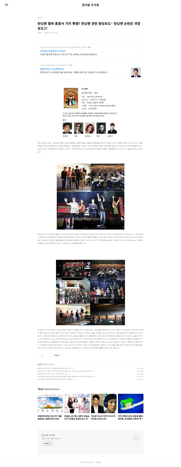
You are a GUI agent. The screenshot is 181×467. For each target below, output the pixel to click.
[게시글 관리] (48, 355)
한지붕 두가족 (90, 4)
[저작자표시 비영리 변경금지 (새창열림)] (65, 355)
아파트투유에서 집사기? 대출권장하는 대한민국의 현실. (54, 368)
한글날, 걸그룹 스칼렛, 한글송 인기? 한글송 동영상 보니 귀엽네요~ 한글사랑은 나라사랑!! (65, 371)
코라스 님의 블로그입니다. (51, 438)
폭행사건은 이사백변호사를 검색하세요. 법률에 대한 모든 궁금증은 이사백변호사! (73, 72)
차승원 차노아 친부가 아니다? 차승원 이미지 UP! (52, 374)
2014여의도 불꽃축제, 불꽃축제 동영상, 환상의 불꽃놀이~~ (56, 379)
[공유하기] (45, 355)
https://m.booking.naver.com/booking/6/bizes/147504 (63, 47)
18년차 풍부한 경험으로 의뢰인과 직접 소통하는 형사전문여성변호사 (68, 54)
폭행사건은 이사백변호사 (52, 68)
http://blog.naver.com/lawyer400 (54, 65)
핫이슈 (40, 364)
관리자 (99, 462)
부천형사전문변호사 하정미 (53, 51)
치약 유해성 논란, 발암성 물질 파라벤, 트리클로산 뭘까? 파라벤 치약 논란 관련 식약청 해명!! (66, 376)
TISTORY (91, 462)
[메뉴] (6, 4)
